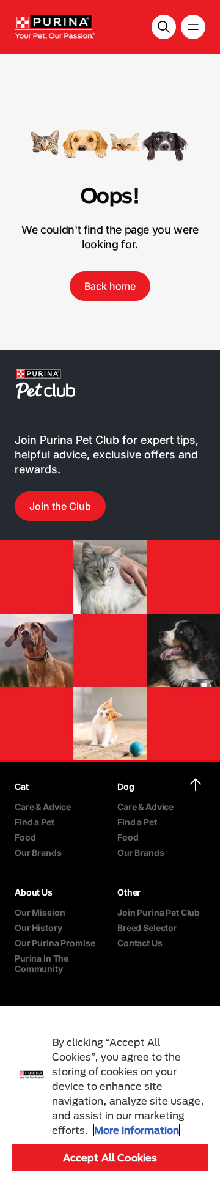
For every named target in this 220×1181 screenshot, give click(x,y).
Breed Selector (147, 927)
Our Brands (38, 852)
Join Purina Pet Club (158, 912)
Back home (110, 286)
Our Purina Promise (55, 943)
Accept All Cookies (110, 1157)
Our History (38, 927)
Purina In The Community (41, 963)
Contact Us (140, 943)
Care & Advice (43, 806)
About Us (34, 892)
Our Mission (40, 912)
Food (25, 837)
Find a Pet (34, 822)
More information (136, 1130)
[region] (110, 1093)
